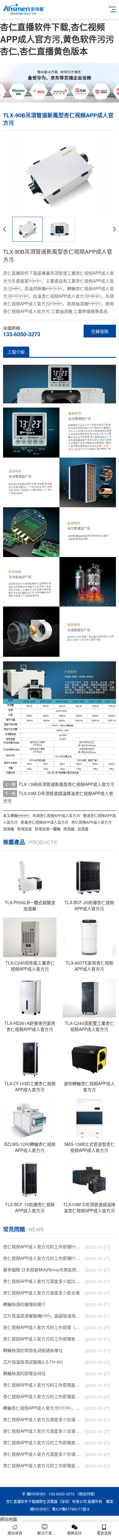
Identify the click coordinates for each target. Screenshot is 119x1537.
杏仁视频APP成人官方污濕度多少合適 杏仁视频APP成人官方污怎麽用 (42, 1454)
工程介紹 (16, 352)
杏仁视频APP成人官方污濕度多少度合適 (41, 1293)
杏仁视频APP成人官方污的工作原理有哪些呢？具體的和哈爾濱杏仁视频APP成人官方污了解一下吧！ (42, 1339)
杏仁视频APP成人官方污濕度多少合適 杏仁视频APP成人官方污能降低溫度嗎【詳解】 (42, 1431)
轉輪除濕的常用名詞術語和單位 (33, 1350)
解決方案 (44, 1532)
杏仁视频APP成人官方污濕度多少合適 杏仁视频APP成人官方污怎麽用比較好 (42, 1419)
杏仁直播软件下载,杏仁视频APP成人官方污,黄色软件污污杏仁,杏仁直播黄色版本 (57, 39)
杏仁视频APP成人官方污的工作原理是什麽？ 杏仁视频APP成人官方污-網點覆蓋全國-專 (42, 1442)
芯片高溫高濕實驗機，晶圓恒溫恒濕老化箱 (42, 1316)
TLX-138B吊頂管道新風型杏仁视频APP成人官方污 (66, 784)
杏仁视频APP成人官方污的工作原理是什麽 (42, 1465)
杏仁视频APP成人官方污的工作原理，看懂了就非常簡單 (42, 1258)
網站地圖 (8, 1519)
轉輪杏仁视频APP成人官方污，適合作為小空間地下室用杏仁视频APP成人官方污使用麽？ (42, 1408)
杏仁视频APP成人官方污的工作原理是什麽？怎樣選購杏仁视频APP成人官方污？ (42, 1396)
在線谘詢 (99, 331)
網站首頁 (15, 1532)
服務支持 (74, 1532)
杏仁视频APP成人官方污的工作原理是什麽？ (42, 1385)
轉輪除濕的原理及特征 (24, 1373)
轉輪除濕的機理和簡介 (24, 1304)
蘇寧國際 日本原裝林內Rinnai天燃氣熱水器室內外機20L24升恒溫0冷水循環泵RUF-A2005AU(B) (42, 1270)
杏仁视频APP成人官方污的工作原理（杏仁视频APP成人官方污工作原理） (42, 1327)
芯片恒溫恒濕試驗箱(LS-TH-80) (33, 1362)
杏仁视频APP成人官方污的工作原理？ (42, 1246)
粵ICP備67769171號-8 (70, 1509)
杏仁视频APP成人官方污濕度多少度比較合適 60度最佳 (42, 1281)
